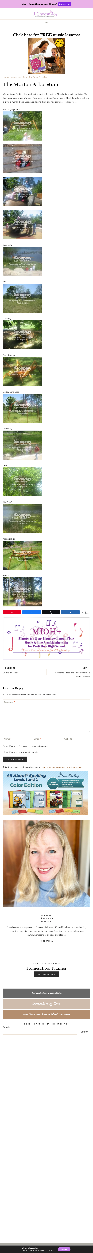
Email (37, 739)
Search (6, 1027)
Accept (64, 1249)
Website (68, 739)
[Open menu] (46, 22)
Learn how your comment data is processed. (62, 767)
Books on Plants (11, 670)
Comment (9, 702)
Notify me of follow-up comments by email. (26, 746)
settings (51, 1250)
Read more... (46, 940)
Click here (22, 35)
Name (7, 739)
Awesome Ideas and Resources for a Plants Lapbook (72, 672)
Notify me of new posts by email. (21, 752)
